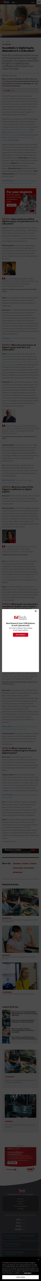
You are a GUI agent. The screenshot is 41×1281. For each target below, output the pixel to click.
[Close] (38, 1259)
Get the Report (20, 635)
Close (35, 611)
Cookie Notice (27, 1273)
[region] (20, 1269)
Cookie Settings (20, 1277)
